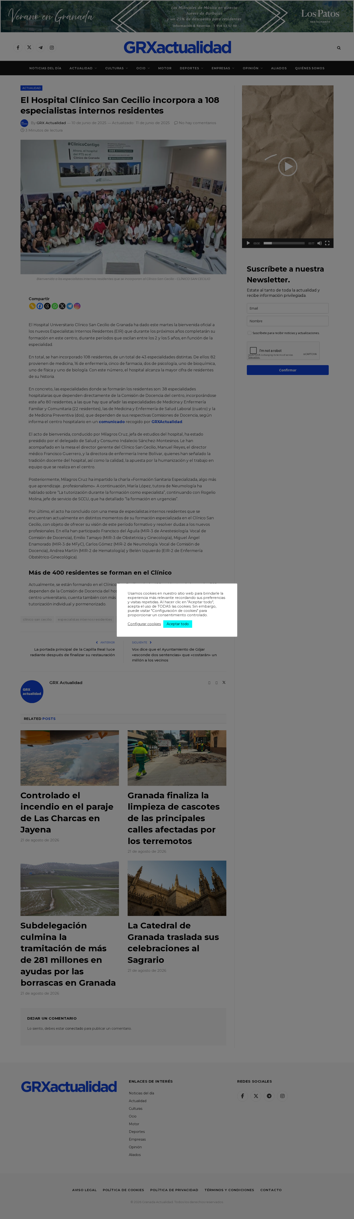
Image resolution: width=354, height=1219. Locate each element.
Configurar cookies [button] (144, 624)
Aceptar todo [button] (178, 624)
